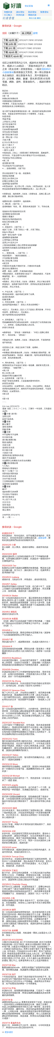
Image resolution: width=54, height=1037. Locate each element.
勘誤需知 (32, 12)
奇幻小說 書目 (35, 18)
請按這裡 (42, 538)
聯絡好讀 (32, 15)
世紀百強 (29, 6)
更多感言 (9, 1032)
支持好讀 (20, 15)
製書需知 (44, 12)
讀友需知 (20, 12)
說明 (35, 33)
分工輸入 (8, 15)
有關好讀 (8, 12)
